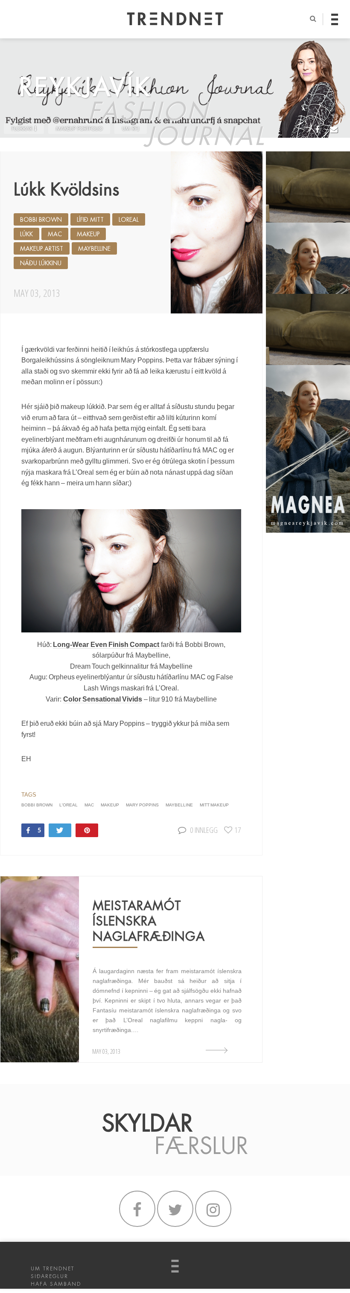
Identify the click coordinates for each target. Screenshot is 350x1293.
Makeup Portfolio (79, 128)
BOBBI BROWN (36, 805)
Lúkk (26, 234)
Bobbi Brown (41, 219)
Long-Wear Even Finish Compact (106, 644)
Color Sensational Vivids (103, 699)
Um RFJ (130, 128)
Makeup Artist (41, 248)
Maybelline (94, 248)
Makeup (110, 805)
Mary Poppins (142, 805)
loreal (129, 219)
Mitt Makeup (214, 805)
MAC (55, 234)
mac (89, 805)
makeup (88, 234)
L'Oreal (68, 805)
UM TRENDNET (52, 1268)
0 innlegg (204, 829)
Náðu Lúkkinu (40, 263)
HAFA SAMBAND (56, 1284)
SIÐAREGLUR (49, 1276)
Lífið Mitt (90, 219)
